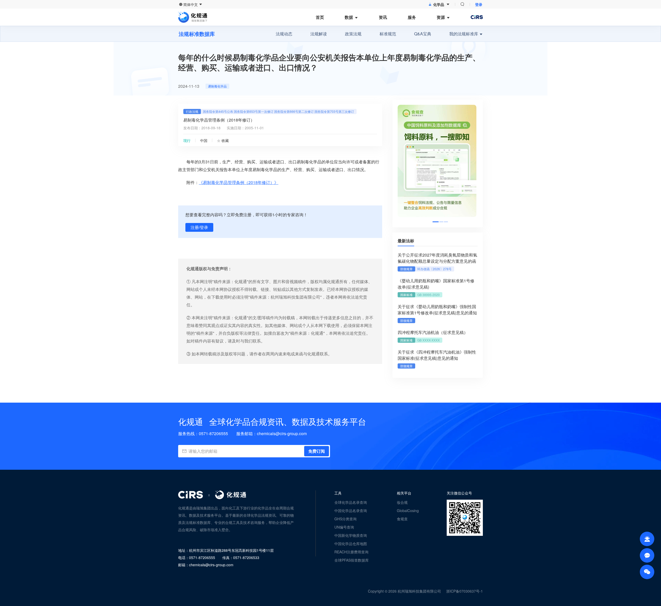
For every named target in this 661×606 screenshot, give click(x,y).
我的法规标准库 (463, 34)
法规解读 (318, 34)
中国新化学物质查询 (350, 535)
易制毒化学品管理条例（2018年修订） (219, 120)
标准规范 (388, 34)
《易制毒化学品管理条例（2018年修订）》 (238, 182)
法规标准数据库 (197, 33)
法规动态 (284, 34)
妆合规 (402, 502)
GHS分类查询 (345, 518)
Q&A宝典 (422, 34)
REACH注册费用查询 (351, 551)
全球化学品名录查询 (350, 502)
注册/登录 (199, 227)
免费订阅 (316, 451)
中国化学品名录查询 (350, 510)
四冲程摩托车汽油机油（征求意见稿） (433, 332)
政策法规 (353, 34)
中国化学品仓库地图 (350, 543)
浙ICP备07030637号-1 (464, 591)
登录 (478, 4)
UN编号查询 (344, 527)
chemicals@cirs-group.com (282, 433)
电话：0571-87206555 (196, 557)
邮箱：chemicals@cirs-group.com (205, 564)
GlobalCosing (408, 510)
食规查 (402, 518)
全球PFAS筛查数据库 (351, 560)
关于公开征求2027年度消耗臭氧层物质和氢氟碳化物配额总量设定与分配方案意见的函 (437, 258)
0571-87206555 (213, 433)
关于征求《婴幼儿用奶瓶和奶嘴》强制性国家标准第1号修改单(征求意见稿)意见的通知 (437, 310)
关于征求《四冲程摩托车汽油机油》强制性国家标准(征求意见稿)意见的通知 (437, 355)
